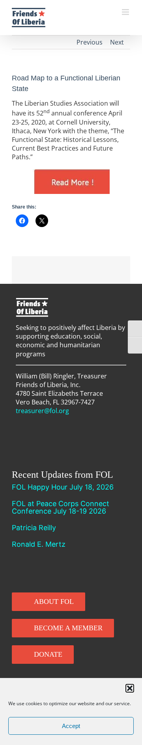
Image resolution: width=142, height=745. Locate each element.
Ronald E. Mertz (38, 544)
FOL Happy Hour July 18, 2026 (63, 487)
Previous (90, 42)
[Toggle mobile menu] (126, 12)
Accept (71, 726)
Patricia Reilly (34, 527)
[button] (130, 688)
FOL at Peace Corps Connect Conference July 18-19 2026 (60, 507)
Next (117, 42)
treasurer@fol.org (42, 410)
